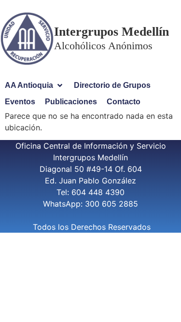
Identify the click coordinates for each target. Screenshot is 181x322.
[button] (34, 85)
